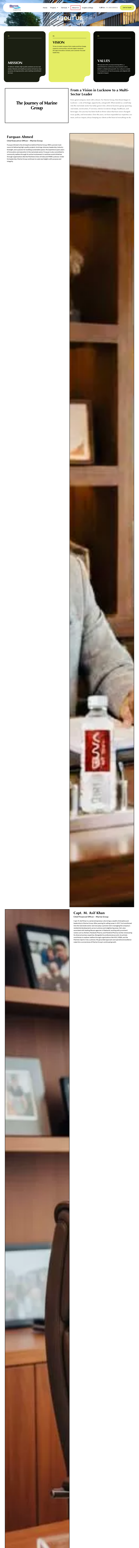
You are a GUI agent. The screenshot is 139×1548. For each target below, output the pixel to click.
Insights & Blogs (87, 8)
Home (45, 8)
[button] (54, 7)
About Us (75, 8)
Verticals (64, 8)
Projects (53, 8)
